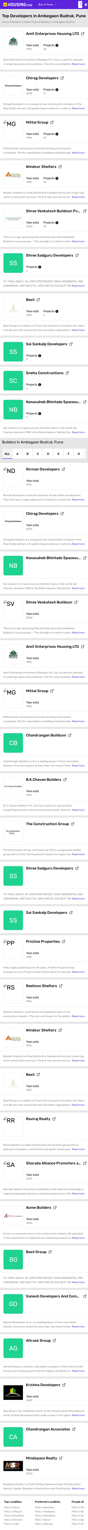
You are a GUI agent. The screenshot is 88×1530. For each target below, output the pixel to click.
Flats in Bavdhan (44, 1507)
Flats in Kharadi (44, 1523)
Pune (35, 22)
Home (5, 22)
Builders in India (20, 22)
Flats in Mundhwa (45, 1515)
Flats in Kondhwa (14, 1515)
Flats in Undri (11, 1523)
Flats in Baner (43, 1519)
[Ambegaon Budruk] (80, 4)
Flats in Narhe (12, 1507)
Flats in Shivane (13, 1519)
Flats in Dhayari (13, 1511)
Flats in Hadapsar (45, 1511)
